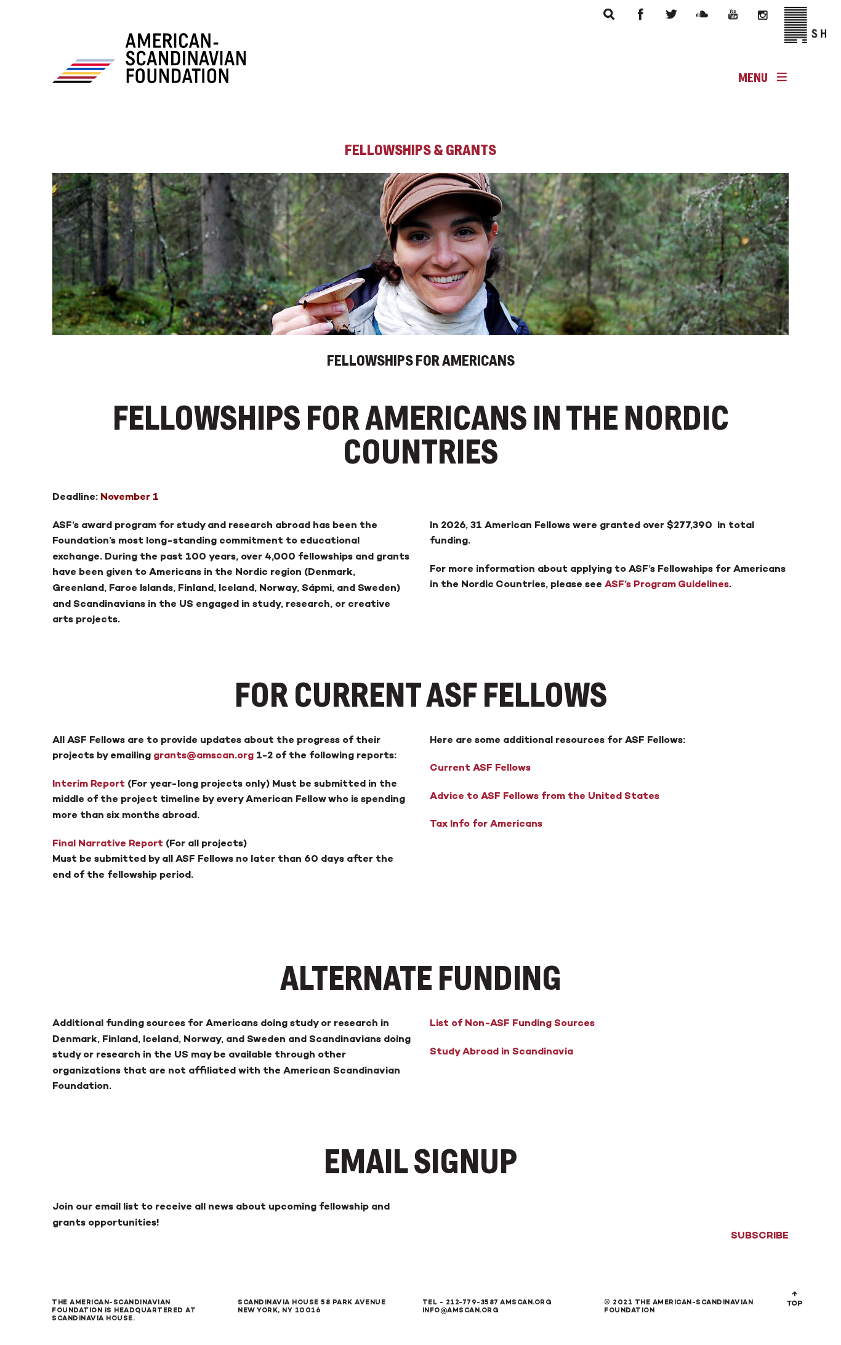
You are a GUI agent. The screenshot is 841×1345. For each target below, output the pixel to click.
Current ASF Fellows (480, 767)
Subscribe (760, 1235)
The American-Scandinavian (111, 1302)
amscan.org (526, 1302)
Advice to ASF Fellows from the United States (544, 795)
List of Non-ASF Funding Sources (512, 1023)
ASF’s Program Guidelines (667, 584)
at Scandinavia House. (124, 1314)
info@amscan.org (460, 1310)
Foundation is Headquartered (117, 1310)
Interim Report (88, 783)
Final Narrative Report (107, 843)
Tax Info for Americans (486, 823)
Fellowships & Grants (420, 150)
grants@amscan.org (202, 755)
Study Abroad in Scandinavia (501, 1051)
